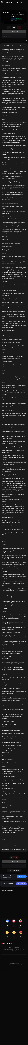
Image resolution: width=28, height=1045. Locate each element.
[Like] (7, 921)
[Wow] (7, 932)
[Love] (14, 921)
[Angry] (21, 932)
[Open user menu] (21, 2)
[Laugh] (21, 921)
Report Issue (15, 31)
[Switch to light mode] (18, 2)
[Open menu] (25, 2)
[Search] (14, 2)
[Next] (19, 27)
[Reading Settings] (26, 40)
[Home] (14, 27)
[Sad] (14, 932)
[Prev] (9, 27)
